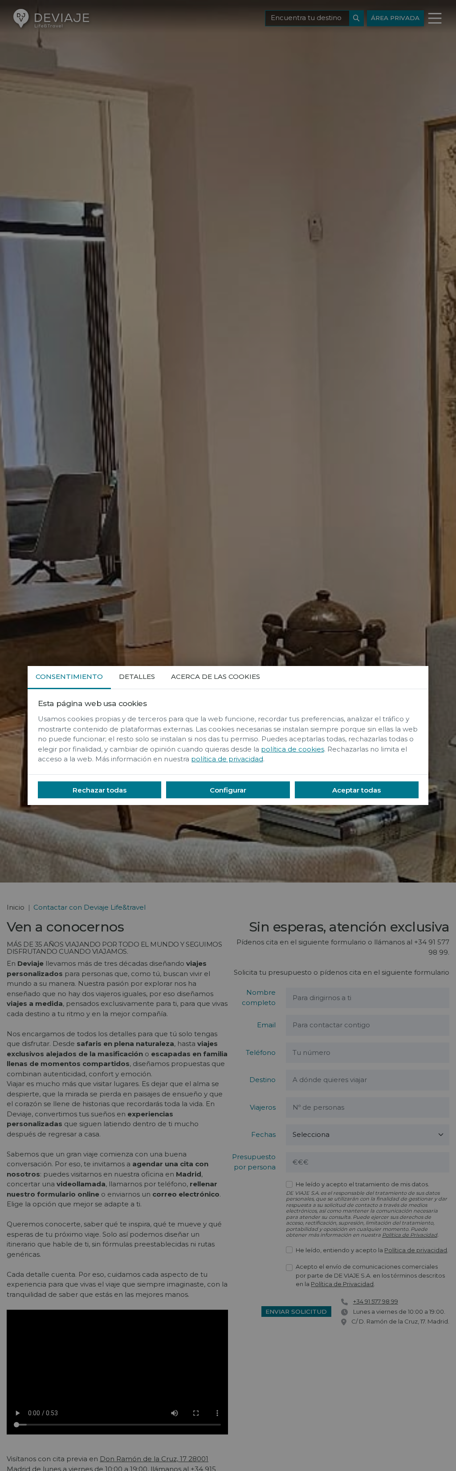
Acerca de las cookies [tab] (215, 676)
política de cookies (292, 749)
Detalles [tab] (137, 676)
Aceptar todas (356, 790)
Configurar (228, 790)
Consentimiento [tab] (69, 676)
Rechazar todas (99, 790)
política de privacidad (227, 759)
